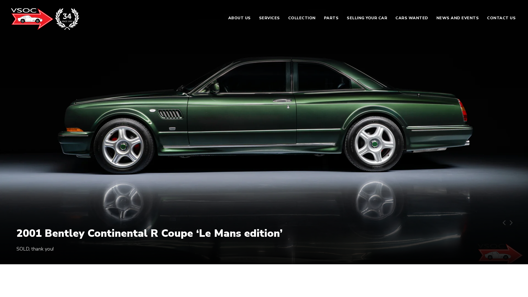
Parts (331, 18)
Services (269, 18)
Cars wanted (411, 18)
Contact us (501, 18)
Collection (302, 18)
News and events (457, 18)
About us (239, 18)
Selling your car (367, 18)
